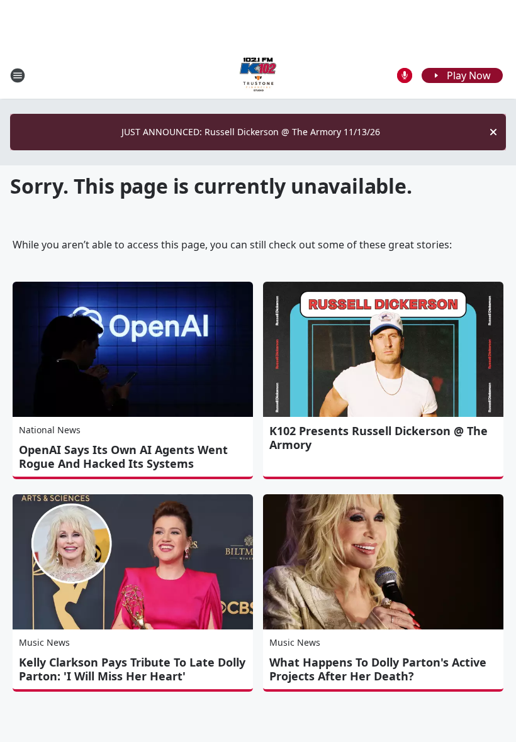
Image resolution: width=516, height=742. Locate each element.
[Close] (493, 132)
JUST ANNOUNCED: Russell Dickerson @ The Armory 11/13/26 (250, 132)
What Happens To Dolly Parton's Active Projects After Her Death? (377, 669)
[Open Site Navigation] (17, 75)
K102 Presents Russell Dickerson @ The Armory (378, 437)
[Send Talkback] (404, 75)
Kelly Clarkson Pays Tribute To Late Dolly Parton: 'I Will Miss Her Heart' (132, 669)
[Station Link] (258, 75)
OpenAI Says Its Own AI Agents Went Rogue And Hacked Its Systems (123, 456)
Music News (44, 642)
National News (50, 430)
